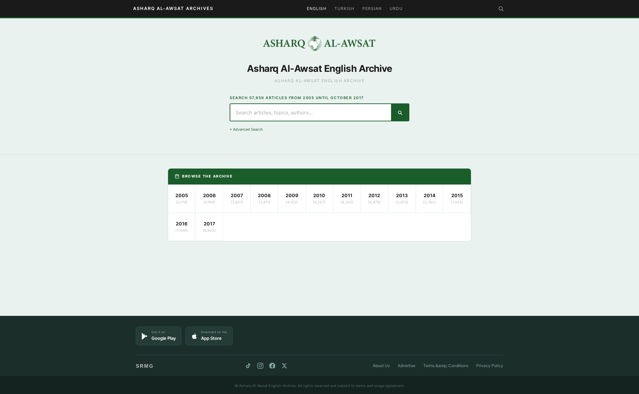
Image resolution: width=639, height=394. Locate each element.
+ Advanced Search (246, 129)
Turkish (344, 8)
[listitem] (182, 199)
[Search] (501, 9)
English (316, 8)
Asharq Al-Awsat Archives (173, 8)
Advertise (406, 365)
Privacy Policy (489, 365)
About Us (381, 365)
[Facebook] (272, 366)
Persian (372, 8)
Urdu (396, 8)
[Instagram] (260, 366)
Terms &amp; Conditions (445, 365)
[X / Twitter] (284, 366)
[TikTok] (248, 366)
